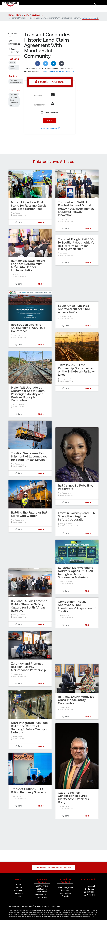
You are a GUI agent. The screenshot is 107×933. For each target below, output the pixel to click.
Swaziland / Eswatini (71, 526)
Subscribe (18, 893)
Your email (37, 95)
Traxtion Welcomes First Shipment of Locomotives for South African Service (29, 456)
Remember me (52, 113)
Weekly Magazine (65, 887)
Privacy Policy (55, 906)
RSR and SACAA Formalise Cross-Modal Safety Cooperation (76, 700)
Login (18, 896)
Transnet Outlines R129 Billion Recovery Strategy (28, 790)
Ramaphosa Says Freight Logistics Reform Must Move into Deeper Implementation (28, 265)
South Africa (37, 15)
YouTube (91, 895)
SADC (26, 15)
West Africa (42, 897)
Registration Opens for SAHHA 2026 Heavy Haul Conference (28, 328)
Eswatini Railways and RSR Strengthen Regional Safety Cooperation (76, 516)
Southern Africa (42, 895)
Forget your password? (50, 128)
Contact (18, 887)
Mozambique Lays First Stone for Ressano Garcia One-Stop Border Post (28, 205)
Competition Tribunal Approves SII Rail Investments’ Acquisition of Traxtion (77, 606)
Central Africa (42, 886)
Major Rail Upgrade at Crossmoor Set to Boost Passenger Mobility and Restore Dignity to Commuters (27, 394)
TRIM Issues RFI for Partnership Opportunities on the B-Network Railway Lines (76, 369)
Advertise (18, 890)
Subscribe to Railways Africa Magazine (53, 867)
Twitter (90, 889)
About (18, 884)
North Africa (42, 892)
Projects (65, 896)
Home (11, 15)
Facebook (90, 886)
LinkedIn (90, 892)
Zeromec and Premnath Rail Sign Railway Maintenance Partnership (28, 667)
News (18, 15)
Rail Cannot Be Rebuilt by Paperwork (75, 487)
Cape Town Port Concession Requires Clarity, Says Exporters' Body (74, 797)
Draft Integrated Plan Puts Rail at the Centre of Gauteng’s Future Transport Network (30, 727)
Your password (39, 105)
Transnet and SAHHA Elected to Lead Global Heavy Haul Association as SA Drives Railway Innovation (76, 208)
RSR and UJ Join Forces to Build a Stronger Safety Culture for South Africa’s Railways (29, 605)
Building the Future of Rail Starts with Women (29, 514)
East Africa (42, 889)
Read (87, 229)
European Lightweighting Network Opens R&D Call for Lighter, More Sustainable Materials (75, 572)
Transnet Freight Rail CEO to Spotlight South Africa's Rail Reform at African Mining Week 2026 (76, 244)
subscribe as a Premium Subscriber (59, 71)
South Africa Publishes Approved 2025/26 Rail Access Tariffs (74, 309)
